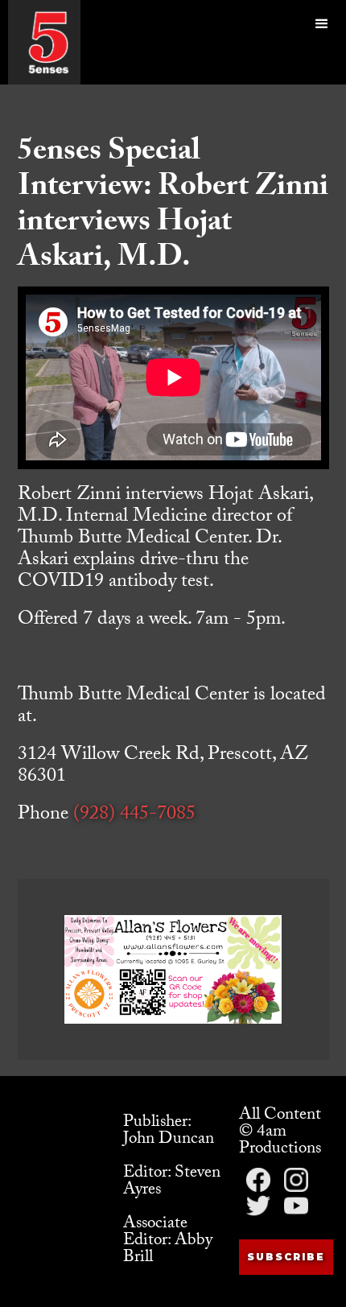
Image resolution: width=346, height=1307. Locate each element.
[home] (48, 42)
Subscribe (286, 1257)
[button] (322, 42)
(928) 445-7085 (134, 815)
